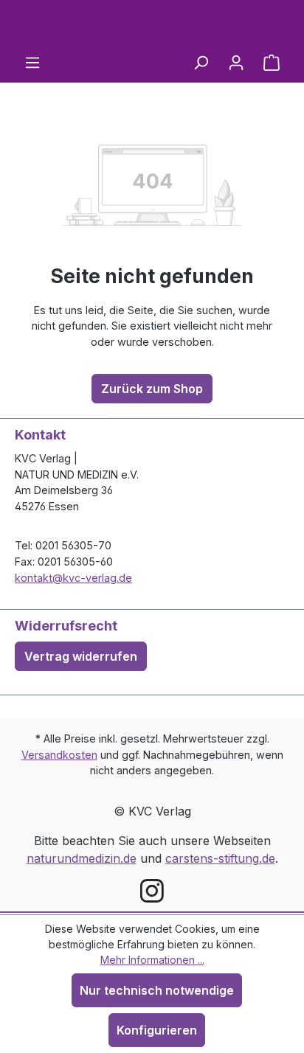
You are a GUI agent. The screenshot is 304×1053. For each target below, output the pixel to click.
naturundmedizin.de (82, 858)
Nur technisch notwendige (157, 990)
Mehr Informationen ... (152, 959)
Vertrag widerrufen (80, 656)
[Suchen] (200, 62)
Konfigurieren (157, 1030)
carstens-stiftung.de (220, 858)
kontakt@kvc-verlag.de (73, 577)
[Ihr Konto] (236, 62)
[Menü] (32, 62)
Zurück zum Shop (152, 388)
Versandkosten (59, 754)
